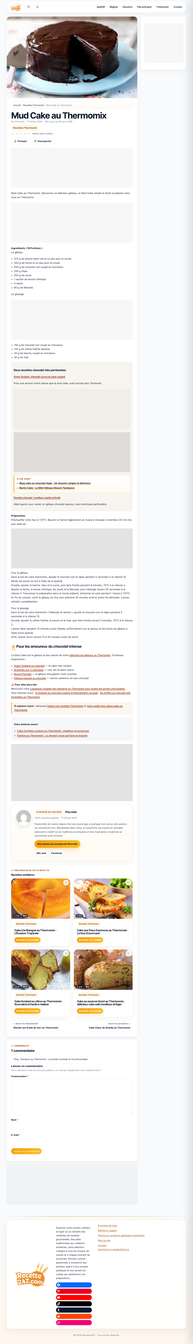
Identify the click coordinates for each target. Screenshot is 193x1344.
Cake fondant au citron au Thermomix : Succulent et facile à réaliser (38, 1003)
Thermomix (162, 6)
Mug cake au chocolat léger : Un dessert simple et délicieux (55, 483)
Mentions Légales (107, 1230)
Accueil (17, 105)
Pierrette (71, 812)
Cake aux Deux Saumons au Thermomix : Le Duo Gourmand (102, 932)
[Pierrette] (24, 817)
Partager (22, 141)
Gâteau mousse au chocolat (30, 678)
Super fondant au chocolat (29, 665)
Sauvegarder (44, 141)
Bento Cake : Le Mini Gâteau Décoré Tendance (46, 488)
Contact (102, 1245)
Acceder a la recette (27, 939)
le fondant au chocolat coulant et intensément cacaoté (66, 692)
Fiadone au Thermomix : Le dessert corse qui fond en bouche (52, 735)
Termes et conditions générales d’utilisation (121, 1235)
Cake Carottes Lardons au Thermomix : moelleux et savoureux (53, 730)
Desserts (127, 6)
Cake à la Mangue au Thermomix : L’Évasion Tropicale (35, 932)
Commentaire (19, 1076)
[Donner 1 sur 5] (13, 133)
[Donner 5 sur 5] (29, 133)
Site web (41, 853)
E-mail (15, 1134)
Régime (114, 6)
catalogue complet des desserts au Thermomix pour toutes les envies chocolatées (77, 688)
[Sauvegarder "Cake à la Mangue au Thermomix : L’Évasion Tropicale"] (66, 882)
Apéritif (101, 6)
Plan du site (104, 1240)
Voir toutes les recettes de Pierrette (57, 844)
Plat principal (144, 6)
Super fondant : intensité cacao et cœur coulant (39, 376)
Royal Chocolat (22, 674)
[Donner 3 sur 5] (21, 133)
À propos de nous (107, 1225)
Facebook (56, 853)
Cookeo (178, 6)
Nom (14, 1119)
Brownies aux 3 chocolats (29, 670)
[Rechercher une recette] (37, 7)
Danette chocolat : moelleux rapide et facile (37, 497)
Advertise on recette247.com (113, 1249)
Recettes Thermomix (33, 105)
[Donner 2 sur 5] (17, 133)
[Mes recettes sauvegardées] (28, 7)
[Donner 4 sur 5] (25, 133)
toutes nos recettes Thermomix (65, 706)
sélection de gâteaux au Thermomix (90, 655)
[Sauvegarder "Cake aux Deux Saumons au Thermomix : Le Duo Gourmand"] (128, 882)
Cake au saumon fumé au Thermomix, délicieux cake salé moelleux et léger (100, 1003)
